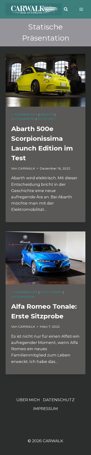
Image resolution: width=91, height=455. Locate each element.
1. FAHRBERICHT (24, 114)
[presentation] (45, 80)
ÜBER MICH (28, 399)
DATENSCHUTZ (59, 399)
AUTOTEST (46, 119)
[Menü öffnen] (81, 9)
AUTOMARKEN (23, 119)
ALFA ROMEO (51, 292)
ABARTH (47, 114)
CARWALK (26, 168)
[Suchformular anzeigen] (66, 9)
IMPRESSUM (45, 408)
